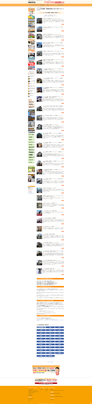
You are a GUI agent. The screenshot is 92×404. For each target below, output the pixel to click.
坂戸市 (59, 327)
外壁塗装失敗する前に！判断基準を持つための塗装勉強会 (57, 396)
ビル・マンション (30, 399)
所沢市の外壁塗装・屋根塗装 (59, 342)
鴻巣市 (41, 347)
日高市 (50, 341)
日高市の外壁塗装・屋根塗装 (50, 342)
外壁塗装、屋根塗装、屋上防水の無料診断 (55, 393)
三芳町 (59, 347)
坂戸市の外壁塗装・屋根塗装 (59, 328)
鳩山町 (59, 350)
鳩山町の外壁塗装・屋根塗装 (59, 351)
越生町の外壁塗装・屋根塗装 (50, 351)
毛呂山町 (41, 350)
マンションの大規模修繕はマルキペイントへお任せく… (32, 81)
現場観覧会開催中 (30, 395)
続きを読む (63, 48)
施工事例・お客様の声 (31, 398)
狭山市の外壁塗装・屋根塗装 (50, 331)
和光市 (50, 338)
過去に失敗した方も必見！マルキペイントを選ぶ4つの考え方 (57, 390)
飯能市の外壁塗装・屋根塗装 (59, 345)
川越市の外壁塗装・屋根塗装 (50, 328)
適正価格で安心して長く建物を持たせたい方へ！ (34, 391)
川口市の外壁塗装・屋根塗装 (59, 331)
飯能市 (59, 344)
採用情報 (46, 390)
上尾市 (59, 335)
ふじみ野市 (59, 338)
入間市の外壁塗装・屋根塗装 (41, 331)
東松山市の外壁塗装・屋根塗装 (50, 345)
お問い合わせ (52, 399)
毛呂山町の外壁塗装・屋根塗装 (41, 351)
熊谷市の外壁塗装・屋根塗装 (50, 348)
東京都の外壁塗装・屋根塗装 (59, 354)
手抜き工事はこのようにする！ (32, 78)
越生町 (50, 350)
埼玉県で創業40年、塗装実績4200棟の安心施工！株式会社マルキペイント (40, 380)
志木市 (41, 338)
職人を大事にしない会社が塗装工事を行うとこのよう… (32, 93)
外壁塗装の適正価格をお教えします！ (32, 76)
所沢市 (59, 341)
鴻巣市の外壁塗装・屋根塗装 (41, 348)
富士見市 (41, 341)
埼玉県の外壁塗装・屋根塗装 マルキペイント (46, 403)
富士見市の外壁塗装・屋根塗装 (41, 342)
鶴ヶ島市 (41, 344)
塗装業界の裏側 (31, 95)
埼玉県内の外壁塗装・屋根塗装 (50, 354)
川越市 (50, 327)
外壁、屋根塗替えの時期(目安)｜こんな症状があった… (32, 89)
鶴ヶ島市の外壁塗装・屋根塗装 (41, 345)
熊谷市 (50, 347)
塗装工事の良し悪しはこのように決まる (33, 390)
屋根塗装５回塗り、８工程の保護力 (32, 91)
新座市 (41, 335)
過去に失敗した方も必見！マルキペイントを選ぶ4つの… (32, 86)
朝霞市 (50, 335)
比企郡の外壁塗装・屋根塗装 (41, 354)
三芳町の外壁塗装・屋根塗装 (59, 348)
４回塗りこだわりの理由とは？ (32, 83)
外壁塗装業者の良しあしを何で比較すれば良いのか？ (32, 74)
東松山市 (50, 344)
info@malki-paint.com (32, 193)
